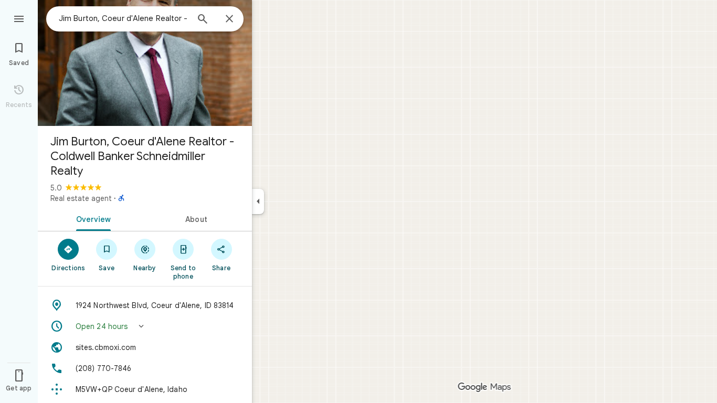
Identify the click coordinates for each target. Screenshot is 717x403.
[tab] (91, 218)
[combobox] (123, 18)
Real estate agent (81, 198)
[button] (145, 326)
